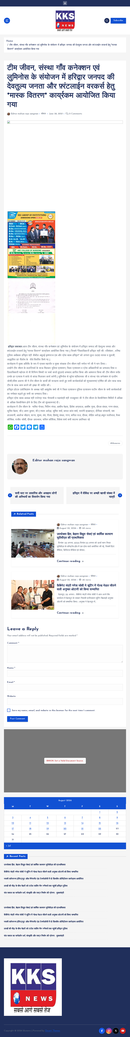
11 (30, 823)
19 (47, 829)
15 (100, 823)
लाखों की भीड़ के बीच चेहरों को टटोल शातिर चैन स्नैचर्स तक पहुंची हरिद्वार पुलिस (35, 886)
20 (65, 829)
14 (82, 823)
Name (11, 668)
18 (30, 829)
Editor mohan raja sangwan (24, 114)
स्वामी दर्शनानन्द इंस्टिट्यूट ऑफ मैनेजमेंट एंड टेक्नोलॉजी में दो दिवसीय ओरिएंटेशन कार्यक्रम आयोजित (43, 879)
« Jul (8, 846)
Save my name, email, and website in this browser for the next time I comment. (53, 710)
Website (11, 696)
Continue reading (69, 561)
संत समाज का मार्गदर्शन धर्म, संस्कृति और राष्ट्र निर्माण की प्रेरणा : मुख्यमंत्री (34, 893)
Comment (13, 643)
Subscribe (118, 20)
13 (65, 823)
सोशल (43, 114)
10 (13, 823)
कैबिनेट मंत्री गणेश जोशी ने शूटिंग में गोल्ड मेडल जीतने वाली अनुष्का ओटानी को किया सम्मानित (41, 872)
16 (117, 823)
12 (47, 823)
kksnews (116, 443)
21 (82, 829)
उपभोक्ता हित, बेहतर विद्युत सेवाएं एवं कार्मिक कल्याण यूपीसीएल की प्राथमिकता (34, 865)
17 (13, 829)
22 (99, 829)
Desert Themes (52, 1031)
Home (9, 41)
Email (11, 682)
